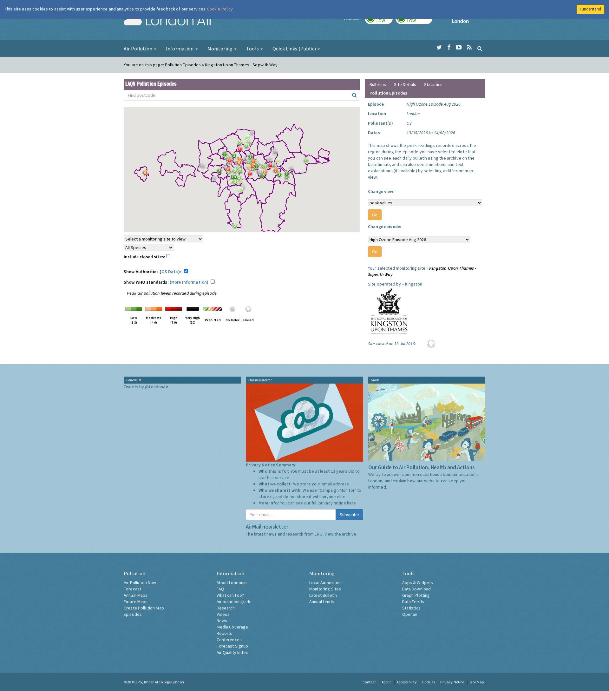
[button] (253, 134)
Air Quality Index (232, 652)
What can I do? (230, 595)
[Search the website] (479, 48)
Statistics (433, 84)
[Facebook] (449, 48)
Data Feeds (413, 601)
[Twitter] (439, 48)
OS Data (169, 271)
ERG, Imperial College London (160, 682)
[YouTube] (458, 48)
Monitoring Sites (325, 589)
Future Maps (136, 601)
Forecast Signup (232, 646)
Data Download (416, 589)
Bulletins (378, 84)
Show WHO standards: (166, 282)
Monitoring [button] (220, 48)
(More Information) (189, 282)
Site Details (405, 84)
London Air (168, 21)
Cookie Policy (220, 9)
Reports (224, 633)
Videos (223, 614)
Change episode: (384, 226)
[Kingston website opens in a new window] (389, 311)
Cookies (428, 682)
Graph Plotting (416, 595)
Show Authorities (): (153, 271)
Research (226, 608)
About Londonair (232, 582)
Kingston (413, 284)
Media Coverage (232, 627)
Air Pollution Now (140, 582)
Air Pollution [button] (138, 48)
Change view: (381, 191)
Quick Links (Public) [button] (294, 48)
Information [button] (180, 48)
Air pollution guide (234, 601)
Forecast (132, 589)
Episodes (133, 614)
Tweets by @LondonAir (146, 387)
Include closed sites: (145, 257)
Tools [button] (253, 48)
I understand (590, 9)
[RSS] (469, 48)
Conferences (229, 639)
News (222, 620)
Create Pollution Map (144, 608)
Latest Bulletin (323, 595)
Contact (369, 682)
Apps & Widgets (417, 582)
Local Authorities (325, 582)
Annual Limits (321, 601)
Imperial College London (468, 21)
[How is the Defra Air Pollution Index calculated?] (133, 308)
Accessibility (406, 682)
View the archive (340, 534)
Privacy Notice (452, 682)
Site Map (477, 682)
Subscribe (349, 514)
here (351, 503)
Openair (410, 614)
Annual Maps (136, 595)
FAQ (220, 589)
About (386, 682)
